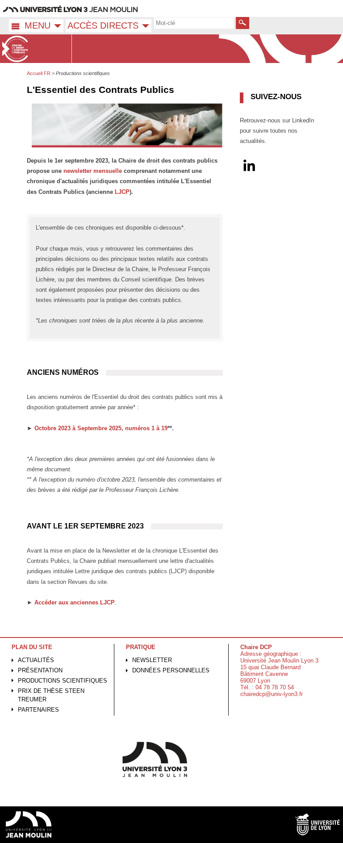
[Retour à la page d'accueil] (36, 48)
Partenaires (38, 709)
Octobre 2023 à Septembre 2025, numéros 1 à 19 (100, 428)
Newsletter (152, 660)
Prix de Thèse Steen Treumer (51, 695)
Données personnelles (170, 670)
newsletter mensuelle (92, 171)
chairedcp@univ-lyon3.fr (271, 694)
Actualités (36, 660)
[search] (194, 23)
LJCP (122, 192)
